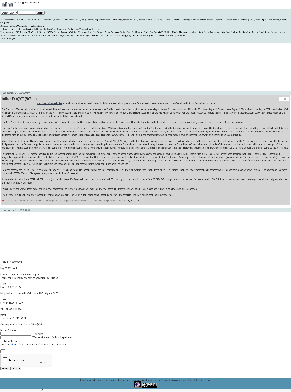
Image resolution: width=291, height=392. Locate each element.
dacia (107, 32)
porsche (78, 35)
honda (175, 32)
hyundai (192, 32)
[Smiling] (1, 347)
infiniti (7, 4)
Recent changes (7, 38)
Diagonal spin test (16, 28)
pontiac (70, 35)
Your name (38, 333)
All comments (28, 344)
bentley (42, 32)
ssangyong (126, 35)
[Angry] (20, 347)
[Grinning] (10, 347)
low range (117, 19)
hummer (183, 32)
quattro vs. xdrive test (67, 28)
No (16, 344)
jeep (219, 32)
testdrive (227, 19)
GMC (160, 32)
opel (47, 35)
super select (30, 25)
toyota (150, 35)
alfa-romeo (21, 32)
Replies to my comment (52, 344)
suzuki (142, 35)
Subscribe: (5, 344)
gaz (155, 32)
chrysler (92, 32)
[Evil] (35, 347)
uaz (155, 35)
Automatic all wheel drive (49, 103)
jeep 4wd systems (102, 19)
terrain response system (211, 19)
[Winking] (16, 347)
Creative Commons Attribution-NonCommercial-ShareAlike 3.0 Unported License (176, 379)
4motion (12, 25)
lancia (255, 32)
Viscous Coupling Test (89, 28)
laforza (234, 32)
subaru (135, 35)
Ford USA (148, 32)
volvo (182, 35)
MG (19, 35)
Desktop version (31, 2)
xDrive (40, 25)
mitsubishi (32, 35)
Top (284, 99)
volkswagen (173, 35)
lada (228, 32)
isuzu (206, 32)
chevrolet (82, 32)
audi (36, 32)
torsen (276, 19)
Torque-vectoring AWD (243, 19)
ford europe (137, 32)
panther (54, 35)
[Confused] (41, 347)
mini (24, 35)
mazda (3, 35)
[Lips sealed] (44, 347)
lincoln (281, 32)
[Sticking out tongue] (29, 347)
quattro (20, 25)
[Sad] (32, 347)
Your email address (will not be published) (53, 337)
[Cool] (26, 347)
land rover (264, 32)
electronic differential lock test (41, 28)
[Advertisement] (101, 66)
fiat (129, 32)
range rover (89, 35)
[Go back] (18, 2)
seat (111, 35)
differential (48, 19)
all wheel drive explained (29, 19)
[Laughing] (7, 347)
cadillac (73, 32)
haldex (90, 19)
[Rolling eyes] (53, 347)
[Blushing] (23, 347)
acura (12, 32)
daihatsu (115, 32)
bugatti (64, 32)
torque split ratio (263, 19)
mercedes (12, 35)
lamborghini (245, 32)
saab (106, 35)
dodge (123, 32)
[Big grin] (13, 347)
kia (223, 32)
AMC (30, 32)
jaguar (213, 32)
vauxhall (162, 35)
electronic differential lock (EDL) (70, 19)
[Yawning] (50, 347)
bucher (57, 32)
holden (167, 32)
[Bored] (38, 347)
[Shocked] (47, 347)
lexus (274, 32)
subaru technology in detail (185, 19)
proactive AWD (130, 19)
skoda (117, 35)
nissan (41, 35)
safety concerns (164, 19)
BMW (50, 32)
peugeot (62, 35)
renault (99, 35)
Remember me (11, 341)
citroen (100, 32)
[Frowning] (4, 347)
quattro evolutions (147, 19)
